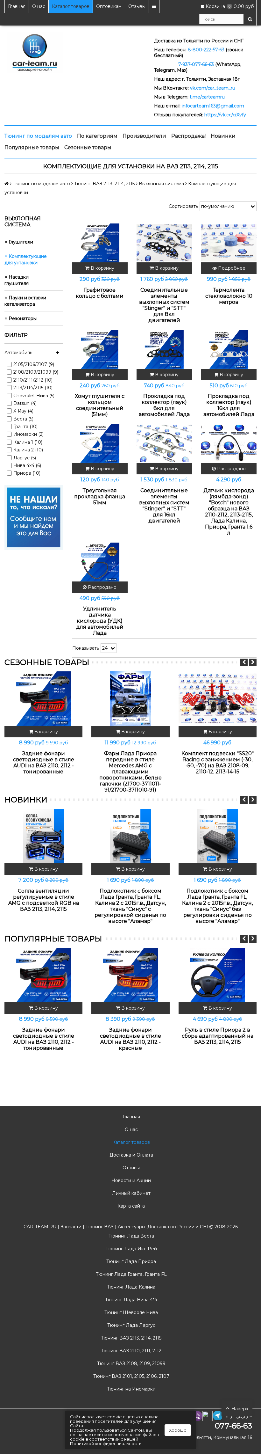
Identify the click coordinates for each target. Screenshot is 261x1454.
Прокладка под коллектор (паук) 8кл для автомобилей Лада (164, 405)
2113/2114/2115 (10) (33, 387)
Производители (144, 136)
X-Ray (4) (23, 410)
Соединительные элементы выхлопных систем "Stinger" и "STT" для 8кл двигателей (164, 305)
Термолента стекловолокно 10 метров (228, 296)
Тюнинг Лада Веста (130, 1236)
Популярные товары (31, 147)
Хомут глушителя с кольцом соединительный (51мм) (99, 405)
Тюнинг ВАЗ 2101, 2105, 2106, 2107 (130, 1376)
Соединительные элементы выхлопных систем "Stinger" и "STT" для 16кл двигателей (164, 505)
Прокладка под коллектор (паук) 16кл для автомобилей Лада (228, 405)
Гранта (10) (25, 426)
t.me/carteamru (207, 97)
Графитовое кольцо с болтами (99, 293)
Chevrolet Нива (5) (33, 395)
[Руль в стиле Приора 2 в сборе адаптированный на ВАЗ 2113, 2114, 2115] (218, 975)
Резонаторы (22, 318)
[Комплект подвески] (218, 698)
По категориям (97, 136)
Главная (16, 6)
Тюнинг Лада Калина (130, 1287)
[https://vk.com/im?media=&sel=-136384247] (33, 517)
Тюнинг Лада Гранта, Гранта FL (131, 1274)
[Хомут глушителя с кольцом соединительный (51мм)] (100, 349)
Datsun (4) (25, 403)
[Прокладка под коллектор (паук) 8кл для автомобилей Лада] (164, 349)
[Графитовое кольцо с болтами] (100, 242)
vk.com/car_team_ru (212, 88)
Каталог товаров (70, 6)
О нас (38, 6)
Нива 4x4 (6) (27, 465)
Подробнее (231, 268)
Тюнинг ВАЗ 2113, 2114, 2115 (130, 1338)
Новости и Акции (130, 1180)
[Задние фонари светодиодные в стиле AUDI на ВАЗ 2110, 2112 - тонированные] (43, 698)
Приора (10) (26, 473)
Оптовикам (109, 6)
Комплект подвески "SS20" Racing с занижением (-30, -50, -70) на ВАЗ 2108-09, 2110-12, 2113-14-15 (217, 762)
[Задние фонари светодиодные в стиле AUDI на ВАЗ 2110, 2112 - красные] (130, 975)
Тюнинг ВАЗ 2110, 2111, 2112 (130, 1351)
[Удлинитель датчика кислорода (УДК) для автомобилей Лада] (100, 562)
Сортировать (183, 206)
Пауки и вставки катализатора (25, 301)
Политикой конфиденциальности (106, 1443)
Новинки (223, 136)
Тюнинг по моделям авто (38, 136)
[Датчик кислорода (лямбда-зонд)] (229, 443)
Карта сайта (130, 1206)
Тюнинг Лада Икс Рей (130, 1249)
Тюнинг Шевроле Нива (130, 1312)
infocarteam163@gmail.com (213, 106)
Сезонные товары (87, 147)
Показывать (85, 648)
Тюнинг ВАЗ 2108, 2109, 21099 (131, 1363)
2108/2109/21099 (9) (35, 372)
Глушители (20, 242)
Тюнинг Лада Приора (130, 1261)
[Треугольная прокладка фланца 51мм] (100, 443)
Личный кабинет (131, 1193)
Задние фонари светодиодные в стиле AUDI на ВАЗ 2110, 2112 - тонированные (43, 762)
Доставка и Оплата (130, 1155)
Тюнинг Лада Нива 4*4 (130, 1300)
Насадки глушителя (16, 280)
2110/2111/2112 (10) (33, 380)
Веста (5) (23, 418)
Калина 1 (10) (27, 442)
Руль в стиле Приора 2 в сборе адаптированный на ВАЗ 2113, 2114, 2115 (217, 1036)
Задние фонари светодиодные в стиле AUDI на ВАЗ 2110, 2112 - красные (130, 1039)
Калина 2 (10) (28, 449)
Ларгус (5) (24, 457)
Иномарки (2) (28, 434)
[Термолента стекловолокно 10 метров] (229, 242)
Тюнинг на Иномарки (131, 1389)
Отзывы (136, 6)
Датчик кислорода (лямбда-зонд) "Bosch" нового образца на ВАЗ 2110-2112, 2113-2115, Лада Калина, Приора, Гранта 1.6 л (228, 511)
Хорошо (178, 1430)
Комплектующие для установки (25, 259)
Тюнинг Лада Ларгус (130, 1325)
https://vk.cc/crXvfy (225, 115)
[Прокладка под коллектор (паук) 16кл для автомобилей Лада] (229, 349)
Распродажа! (188, 136)
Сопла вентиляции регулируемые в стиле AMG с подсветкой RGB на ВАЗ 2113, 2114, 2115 (43, 900)
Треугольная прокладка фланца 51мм (99, 496)
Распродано (231, 468)
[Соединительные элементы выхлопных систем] (164, 242)
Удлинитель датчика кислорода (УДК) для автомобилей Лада (99, 621)
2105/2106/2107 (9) (33, 364)
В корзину (101, 268)
